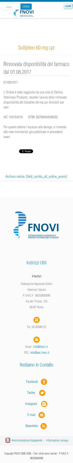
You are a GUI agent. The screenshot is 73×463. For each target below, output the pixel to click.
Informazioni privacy (57, 440)
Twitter (33, 392)
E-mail (31, 415)
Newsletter (33, 426)
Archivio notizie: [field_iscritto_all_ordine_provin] (36, 176)
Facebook (33, 381)
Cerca (26, 6)
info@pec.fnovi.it (39, 352)
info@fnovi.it (40, 347)
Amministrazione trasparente (26, 440)
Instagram (33, 403)
